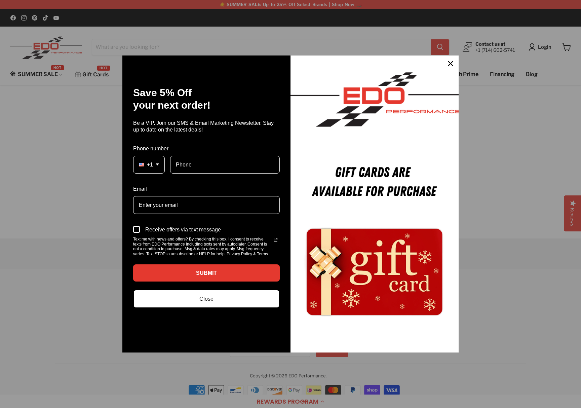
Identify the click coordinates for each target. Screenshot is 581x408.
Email (140, 189)
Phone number (150, 148)
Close (206, 299)
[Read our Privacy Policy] (276, 240)
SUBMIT (206, 273)
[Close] (450, 63)
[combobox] (149, 165)
